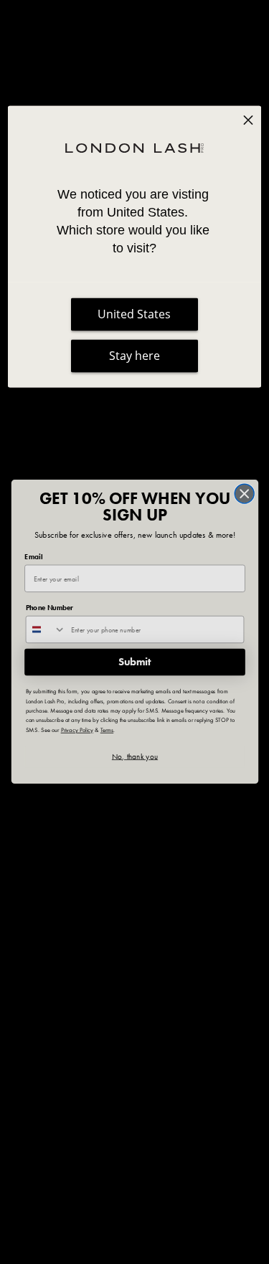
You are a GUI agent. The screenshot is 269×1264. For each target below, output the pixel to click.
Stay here (134, 356)
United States (134, 315)
